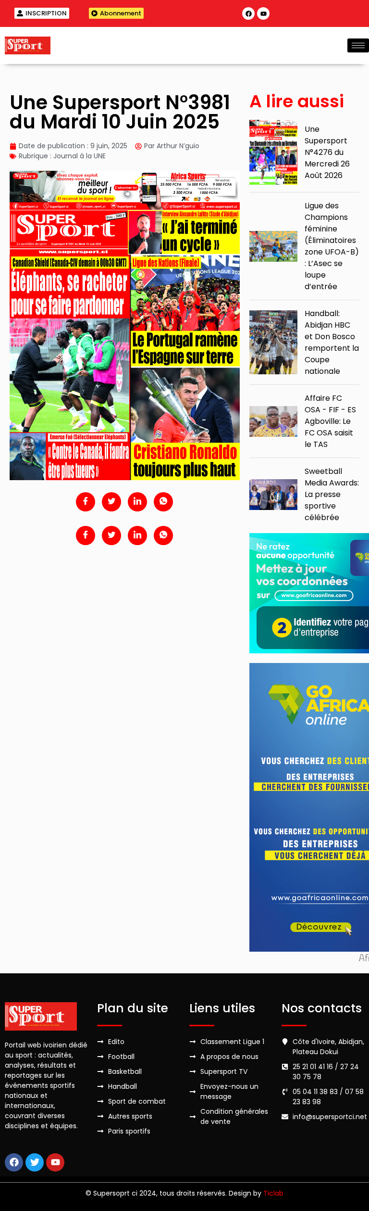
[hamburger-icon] (358, 45)
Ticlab (273, 1193)
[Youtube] (263, 13)
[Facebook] (248, 13)
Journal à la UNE (79, 156)
